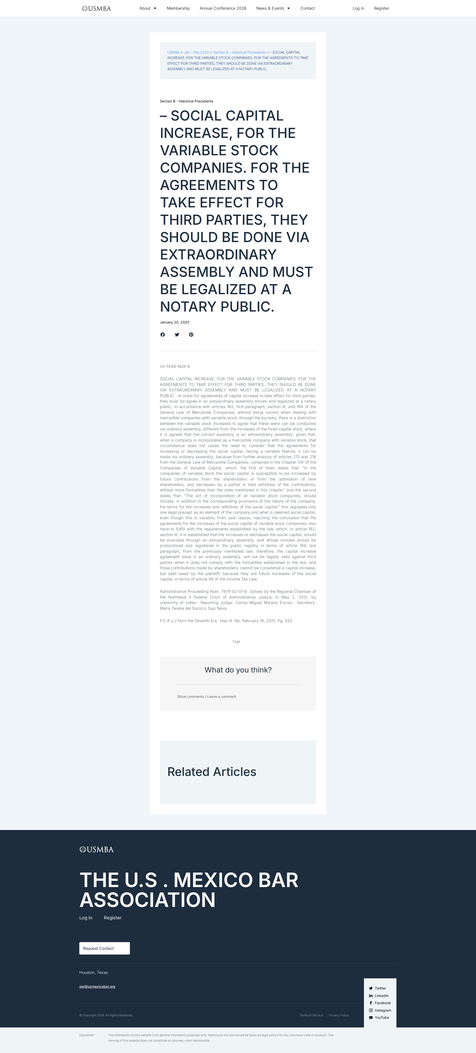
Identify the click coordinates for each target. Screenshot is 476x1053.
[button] (163, 335)
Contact (307, 8)
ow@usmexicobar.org (97, 986)
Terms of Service (311, 1015)
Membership (178, 8)
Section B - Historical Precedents (186, 101)
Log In (358, 8)
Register (381, 8)
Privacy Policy (339, 1015)
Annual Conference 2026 (223, 8)
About (145, 8)
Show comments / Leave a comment (206, 696)
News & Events (270, 8)
